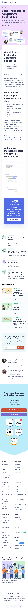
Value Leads (5, 489)
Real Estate (17, 487)
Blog (15, 522)
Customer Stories (19, 520)
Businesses (17, 472)
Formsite (4, 540)
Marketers (17, 467)
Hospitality (17, 480)
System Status (19, 532)
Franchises (17, 470)
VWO (3, 530)
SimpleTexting (6, 527)
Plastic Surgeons (19, 499)
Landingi (4, 545)
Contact (16, 548)
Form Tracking (6, 475)
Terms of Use (6, 596)
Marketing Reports (7, 494)
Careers (18, 543)
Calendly (4, 517)
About (16, 540)
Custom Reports (6, 497)
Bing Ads (4, 532)
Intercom (4, 538)
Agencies (17, 464)
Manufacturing (18, 509)
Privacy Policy (13, 596)
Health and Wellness (20, 492)
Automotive (17, 489)
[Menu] (24, 2)
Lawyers (16, 507)
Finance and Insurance (17, 483)
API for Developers (19, 525)
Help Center (17, 517)
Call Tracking (5, 472)
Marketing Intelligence (5, 500)
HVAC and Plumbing (20, 504)
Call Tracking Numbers (5, 507)
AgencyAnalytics (6, 520)
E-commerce (5, 480)
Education (17, 502)
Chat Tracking (5, 477)
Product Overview (19, 545)
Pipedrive (4, 522)
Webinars (17, 527)
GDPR (18, 596)
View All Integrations (7, 548)
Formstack (5, 543)
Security (22, 596)
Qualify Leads (5, 487)
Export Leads (5, 492)
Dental (16, 497)
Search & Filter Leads (6, 483)
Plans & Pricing (6, 464)
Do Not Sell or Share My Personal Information (14, 598)
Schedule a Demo (19, 530)
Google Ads (5, 525)
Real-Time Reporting (7, 504)
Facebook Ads (6, 535)
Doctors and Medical (20, 494)
